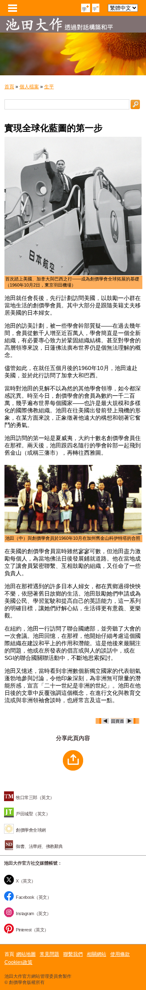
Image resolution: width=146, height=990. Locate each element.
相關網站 (96, 954)
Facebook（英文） (33, 897)
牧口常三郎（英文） (35, 797)
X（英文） (26, 880)
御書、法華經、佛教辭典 (39, 846)
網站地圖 (26, 954)
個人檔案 (29, 87)
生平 (49, 87)
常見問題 (49, 954)
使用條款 (120, 954)
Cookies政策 (18, 962)
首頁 (9, 87)
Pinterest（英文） (32, 929)
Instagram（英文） (33, 913)
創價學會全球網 (31, 830)
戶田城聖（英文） (33, 813)
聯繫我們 (73, 954)
